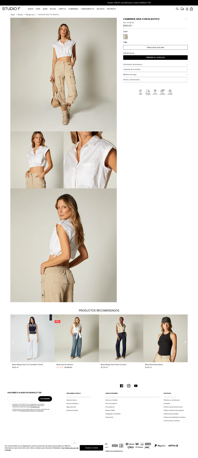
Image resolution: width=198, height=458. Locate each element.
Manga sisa (30, 14)
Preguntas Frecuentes (113, 414)
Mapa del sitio (71, 407)
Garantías (167, 403)
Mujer (13, 14)
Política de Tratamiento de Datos (175, 417)
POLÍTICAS (167, 393)
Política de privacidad (171, 414)
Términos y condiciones (172, 400)
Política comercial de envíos (173, 407)
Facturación (109, 417)
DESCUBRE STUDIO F (74, 393)
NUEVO (30, 9)
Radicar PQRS (110, 410)
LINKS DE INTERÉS (111, 393)
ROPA (38, 9)
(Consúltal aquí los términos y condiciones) (32, 410)
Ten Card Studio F (111, 403)
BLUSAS (53, 9)
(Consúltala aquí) (35, 407)
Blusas (20, 14)
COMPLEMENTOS (87, 9)
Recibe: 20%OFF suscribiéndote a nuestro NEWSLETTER (99, 3)
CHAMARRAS (73, 9)
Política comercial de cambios (174, 410)
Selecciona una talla (155, 47)
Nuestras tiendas (72, 410)
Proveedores (110, 407)
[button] (128, 53)
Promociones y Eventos (172, 421)
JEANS (45, 9)
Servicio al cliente (111, 400)
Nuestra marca (72, 400)
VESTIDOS (100, 9)
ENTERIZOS (111, 9)
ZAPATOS (62, 9)
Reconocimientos (72, 403)
